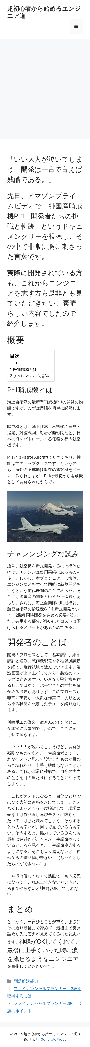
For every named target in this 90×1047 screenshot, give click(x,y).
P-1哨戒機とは (24, 369)
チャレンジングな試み (32, 376)
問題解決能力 (26, 981)
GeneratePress (53, 1039)
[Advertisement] (45, 86)
